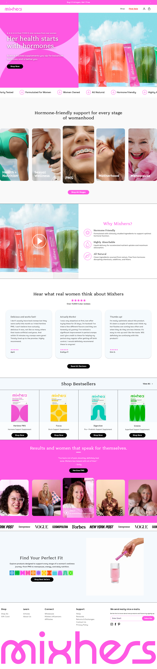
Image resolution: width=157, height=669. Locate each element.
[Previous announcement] (6, 2)
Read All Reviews (78, 366)
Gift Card (5, 616)
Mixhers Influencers (53, 616)
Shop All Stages (78, 192)
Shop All (4, 614)
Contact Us (81, 622)
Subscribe (148, 618)
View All (146, 384)
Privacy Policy (82, 625)
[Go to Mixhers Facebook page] (115, 624)
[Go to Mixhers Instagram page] (111, 624)
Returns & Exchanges (85, 619)
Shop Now (15, 66)
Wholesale (49, 614)
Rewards (80, 616)
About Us (27, 616)
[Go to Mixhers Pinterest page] (119, 624)
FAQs (78, 614)
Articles (26, 614)
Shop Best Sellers (42, 579)
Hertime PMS (78, 470)
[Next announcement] (150, 2)
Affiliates (49, 619)
